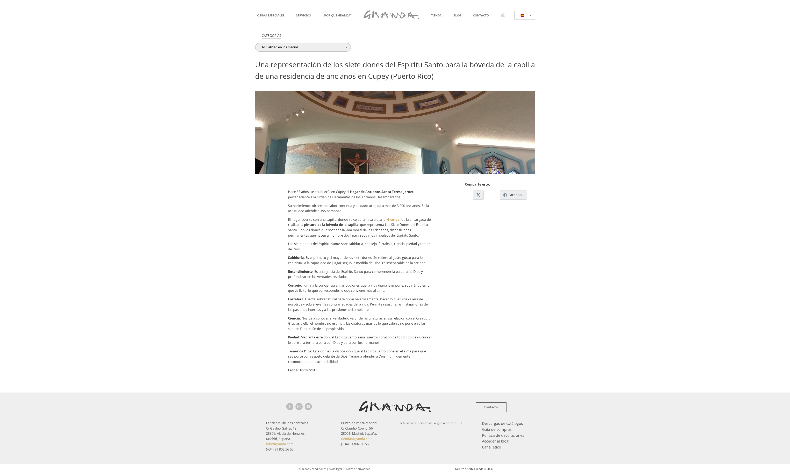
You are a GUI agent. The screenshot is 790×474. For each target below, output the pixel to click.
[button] (478, 195)
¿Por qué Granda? (337, 15)
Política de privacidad (357, 469)
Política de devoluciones (503, 435)
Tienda (436, 15)
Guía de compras (497, 429)
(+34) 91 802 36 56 (355, 444)
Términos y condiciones (311, 469)
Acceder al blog (495, 441)
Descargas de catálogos (502, 423)
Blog (457, 15)
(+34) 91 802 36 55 (280, 449)
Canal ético (491, 447)
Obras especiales (270, 15)
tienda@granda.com (357, 439)
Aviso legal (335, 469)
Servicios (303, 15)
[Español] (524, 16)
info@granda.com (280, 444)
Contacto (481, 15)
